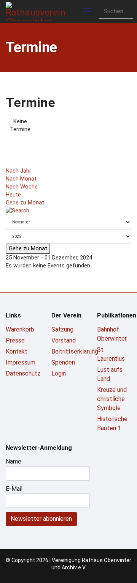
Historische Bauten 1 (112, 423)
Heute (13, 194)
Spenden (63, 362)
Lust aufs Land (110, 374)
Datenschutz (23, 373)
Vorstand (63, 340)
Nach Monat (21, 178)
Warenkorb (20, 329)
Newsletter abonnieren (41, 518)
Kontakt (16, 351)
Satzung (62, 329)
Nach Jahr (18, 170)
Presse (15, 340)
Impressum (20, 362)
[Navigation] (86, 11)
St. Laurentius (111, 354)
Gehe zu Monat (25, 202)
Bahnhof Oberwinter (112, 334)
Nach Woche (22, 186)
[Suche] (68, 211)
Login (58, 373)
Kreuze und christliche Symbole (112, 399)
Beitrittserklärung (68, 351)
